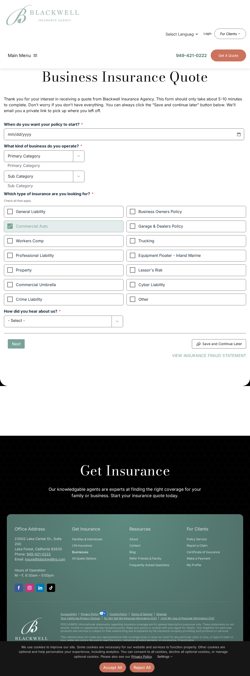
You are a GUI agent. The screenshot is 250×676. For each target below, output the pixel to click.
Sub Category (20, 186)
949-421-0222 (191, 55)
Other (143, 299)
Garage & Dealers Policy (160, 226)
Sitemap (161, 614)
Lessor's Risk (150, 270)
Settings (163, 656)
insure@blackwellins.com (45, 559)
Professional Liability (35, 255)
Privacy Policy (90, 614)
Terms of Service (141, 614)
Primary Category (24, 166)
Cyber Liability (151, 284)
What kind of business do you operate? (43, 146)
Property (24, 270)
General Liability (30, 211)
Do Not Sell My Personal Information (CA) (130, 618)
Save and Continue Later (222, 344)
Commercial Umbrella (36, 284)
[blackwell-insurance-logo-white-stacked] (31, 619)
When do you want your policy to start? (43, 124)
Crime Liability (29, 299)
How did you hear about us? (32, 311)
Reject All (142, 667)
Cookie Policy (118, 614)
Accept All (112, 667)
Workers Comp (30, 240)
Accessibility (69, 614)
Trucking (146, 240)
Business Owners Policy (160, 211)
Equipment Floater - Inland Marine (169, 255)
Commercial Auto (32, 226)
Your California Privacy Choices (80, 618)
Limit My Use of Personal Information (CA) (187, 618)
